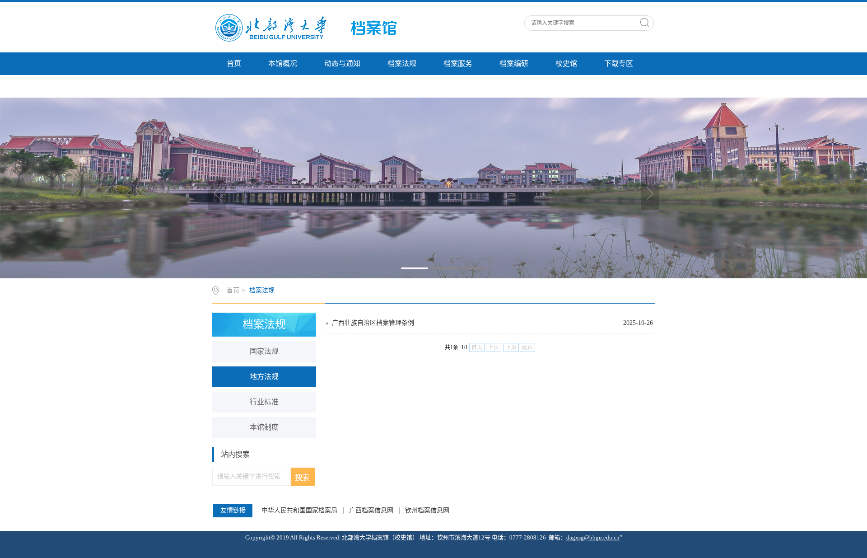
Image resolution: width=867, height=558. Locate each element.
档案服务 (457, 63)
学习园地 (241, 86)
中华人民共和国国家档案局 (299, 510)
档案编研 (513, 63)
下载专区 (618, 63)
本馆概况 (282, 63)
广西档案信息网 (371, 510)
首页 (234, 63)
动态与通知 (342, 63)
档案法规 (401, 63)
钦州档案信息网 (427, 510)
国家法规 (264, 351)
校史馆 (566, 63)
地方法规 (264, 376)
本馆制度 (264, 427)
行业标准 (264, 402)
